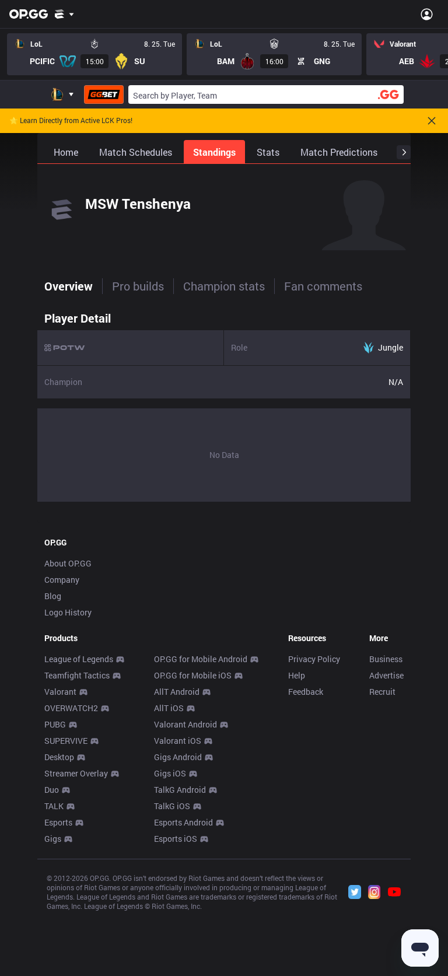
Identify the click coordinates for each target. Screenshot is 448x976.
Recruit (382, 691)
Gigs (52, 838)
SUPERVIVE (66, 740)
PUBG (55, 724)
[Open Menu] (427, 14)
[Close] (432, 121)
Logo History (68, 612)
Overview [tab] (68, 285)
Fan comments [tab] (323, 285)
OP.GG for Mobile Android (200, 658)
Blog (52, 595)
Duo (51, 789)
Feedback (305, 691)
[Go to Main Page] (28, 14)
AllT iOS (169, 707)
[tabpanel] (224, 404)
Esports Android (183, 822)
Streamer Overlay (76, 773)
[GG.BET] (104, 94)
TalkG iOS (172, 805)
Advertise (386, 675)
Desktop (59, 756)
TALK (54, 805)
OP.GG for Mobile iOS (193, 675)
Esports (58, 822)
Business (385, 658)
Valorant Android (185, 724)
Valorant (60, 691)
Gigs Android (178, 756)
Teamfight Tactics (77, 675)
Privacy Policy (314, 658)
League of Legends (78, 658)
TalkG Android (180, 789)
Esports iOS (175, 838)
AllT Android (177, 691)
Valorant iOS (177, 740)
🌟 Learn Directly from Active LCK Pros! (70, 121)
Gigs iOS (170, 773)
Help (296, 675)
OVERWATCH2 (71, 707)
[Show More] (64, 14)
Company (61, 579)
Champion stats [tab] (224, 285)
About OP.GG (68, 563)
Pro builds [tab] (138, 285)
